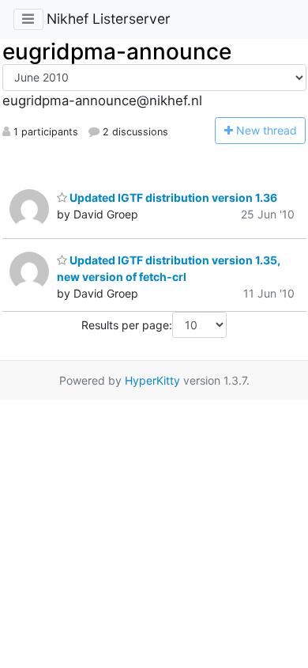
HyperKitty (152, 380)
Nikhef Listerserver (109, 18)
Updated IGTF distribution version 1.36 (172, 197)
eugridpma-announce (116, 51)
